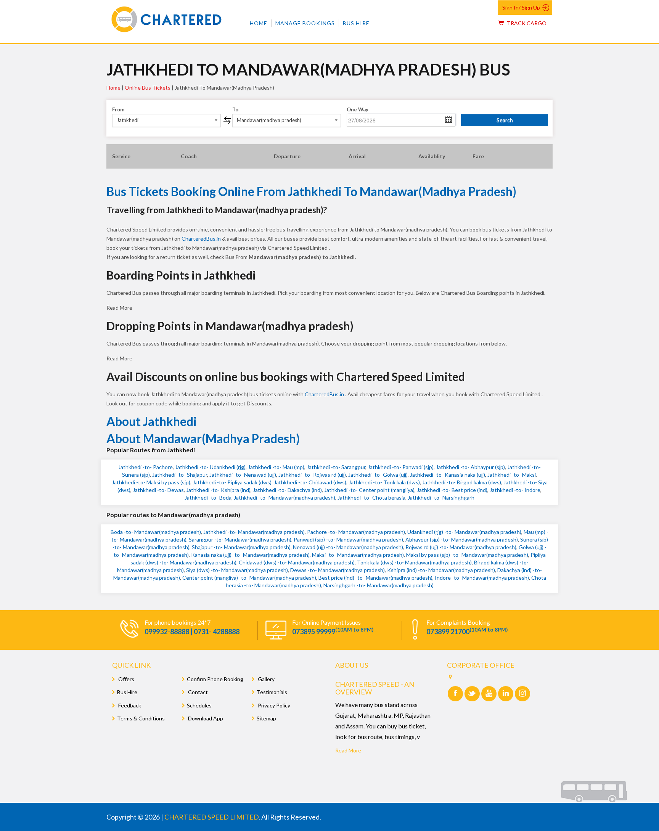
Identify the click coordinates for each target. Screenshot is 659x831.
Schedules (199, 705)
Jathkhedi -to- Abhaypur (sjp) (470, 467)
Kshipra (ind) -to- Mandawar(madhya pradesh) (441, 570)
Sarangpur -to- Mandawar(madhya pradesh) (240, 539)
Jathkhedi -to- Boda (208, 497)
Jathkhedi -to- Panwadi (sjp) (401, 467)
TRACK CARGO (526, 23)
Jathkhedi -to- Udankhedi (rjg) (210, 467)
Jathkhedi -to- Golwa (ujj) (378, 474)
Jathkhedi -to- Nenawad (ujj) (242, 474)
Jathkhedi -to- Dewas (158, 490)
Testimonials (272, 692)
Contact (197, 692)
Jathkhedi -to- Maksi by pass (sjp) (151, 482)
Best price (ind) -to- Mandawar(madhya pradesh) (375, 577)
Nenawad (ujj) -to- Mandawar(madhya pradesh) (348, 547)
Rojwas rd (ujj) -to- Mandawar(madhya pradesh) (460, 547)
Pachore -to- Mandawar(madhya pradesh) (356, 532)
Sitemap (266, 718)
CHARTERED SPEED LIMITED (211, 817)
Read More (348, 750)
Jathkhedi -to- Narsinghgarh (441, 497)
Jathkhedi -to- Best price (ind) (452, 490)
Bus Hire (356, 23)
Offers (125, 679)
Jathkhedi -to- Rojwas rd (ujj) (312, 474)
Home (258, 23)
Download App (205, 718)
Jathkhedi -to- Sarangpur (336, 467)
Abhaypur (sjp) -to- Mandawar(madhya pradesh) (461, 539)
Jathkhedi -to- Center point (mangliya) (369, 490)
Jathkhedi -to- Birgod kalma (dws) (461, 482)
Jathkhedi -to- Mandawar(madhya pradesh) (284, 497)
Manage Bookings (305, 23)
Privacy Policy (273, 705)
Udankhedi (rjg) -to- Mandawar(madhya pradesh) (464, 532)
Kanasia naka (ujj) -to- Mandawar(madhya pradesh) (250, 554)
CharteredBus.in (202, 238)
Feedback (129, 705)
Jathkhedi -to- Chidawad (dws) (310, 482)
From (118, 109)
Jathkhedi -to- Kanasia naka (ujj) (447, 474)
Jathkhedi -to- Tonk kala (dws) (384, 482)
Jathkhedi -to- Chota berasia (371, 497)
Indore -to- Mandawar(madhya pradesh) (482, 577)
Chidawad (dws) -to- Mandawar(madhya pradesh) (297, 562)
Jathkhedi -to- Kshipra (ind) (218, 490)
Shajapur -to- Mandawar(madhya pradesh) (241, 547)
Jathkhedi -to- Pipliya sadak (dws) (232, 482)
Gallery (266, 679)
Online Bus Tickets (147, 87)
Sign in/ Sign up (521, 7)
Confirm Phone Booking (215, 679)
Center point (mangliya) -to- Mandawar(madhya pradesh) (249, 577)
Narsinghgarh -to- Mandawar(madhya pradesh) (378, 585)
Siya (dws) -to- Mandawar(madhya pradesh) (237, 570)
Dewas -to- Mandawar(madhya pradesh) (337, 570)
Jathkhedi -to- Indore (515, 490)
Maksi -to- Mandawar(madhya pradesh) (358, 554)
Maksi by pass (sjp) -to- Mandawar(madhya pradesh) (467, 554)
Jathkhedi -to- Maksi (511, 474)
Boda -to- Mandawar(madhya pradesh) (156, 532)
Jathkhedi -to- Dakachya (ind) (287, 490)
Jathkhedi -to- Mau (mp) (276, 467)
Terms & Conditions (141, 718)
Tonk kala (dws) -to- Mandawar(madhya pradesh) (414, 562)
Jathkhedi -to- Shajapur (179, 474)
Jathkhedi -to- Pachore (145, 467)
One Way (357, 109)
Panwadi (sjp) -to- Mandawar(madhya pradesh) (348, 539)
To (235, 109)
